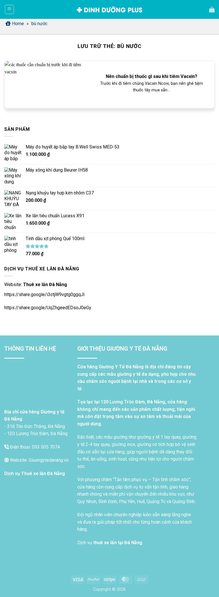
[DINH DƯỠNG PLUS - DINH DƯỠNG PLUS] (110, 10)
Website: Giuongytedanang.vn (38, 460)
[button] (9, 9)
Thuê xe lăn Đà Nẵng (45, 284)
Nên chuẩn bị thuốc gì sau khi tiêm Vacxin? (151, 76)
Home (18, 23)
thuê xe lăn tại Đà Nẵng (117, 542)
